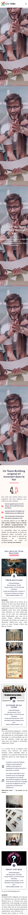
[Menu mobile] (26, 4)
